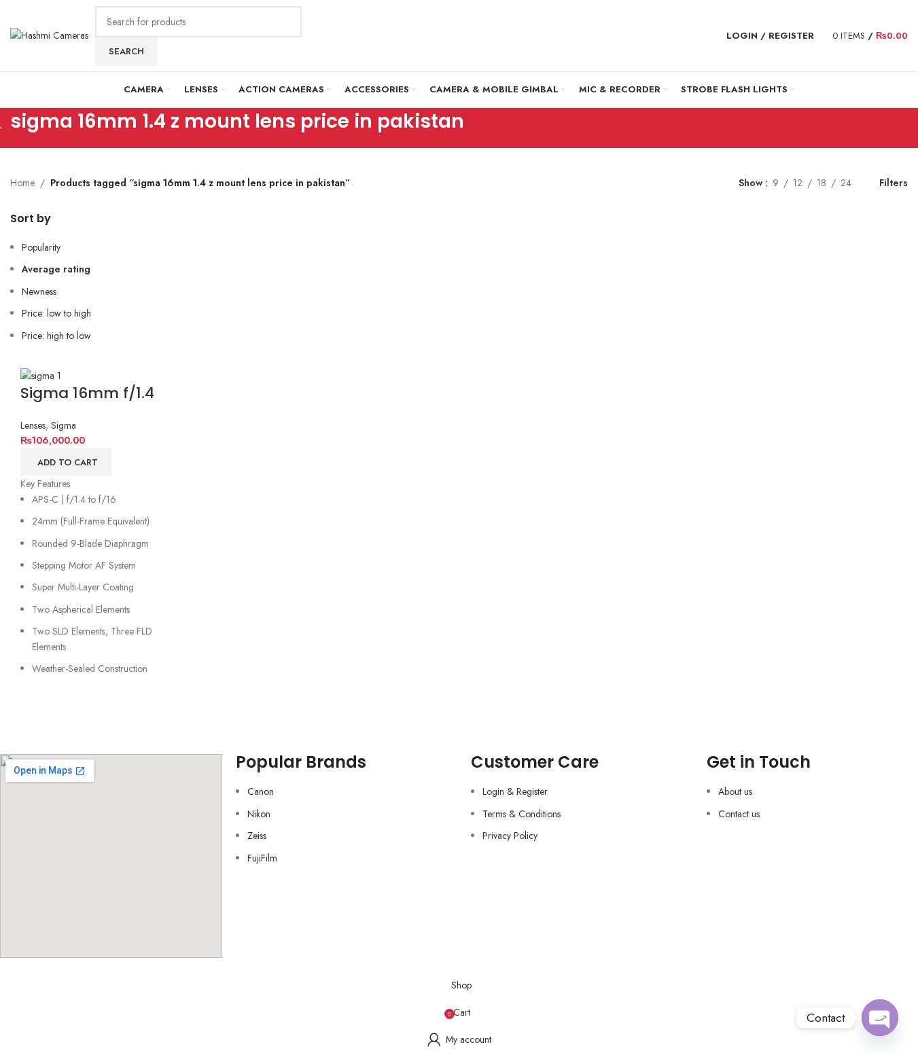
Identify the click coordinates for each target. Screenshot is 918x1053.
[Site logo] (49, 34)
